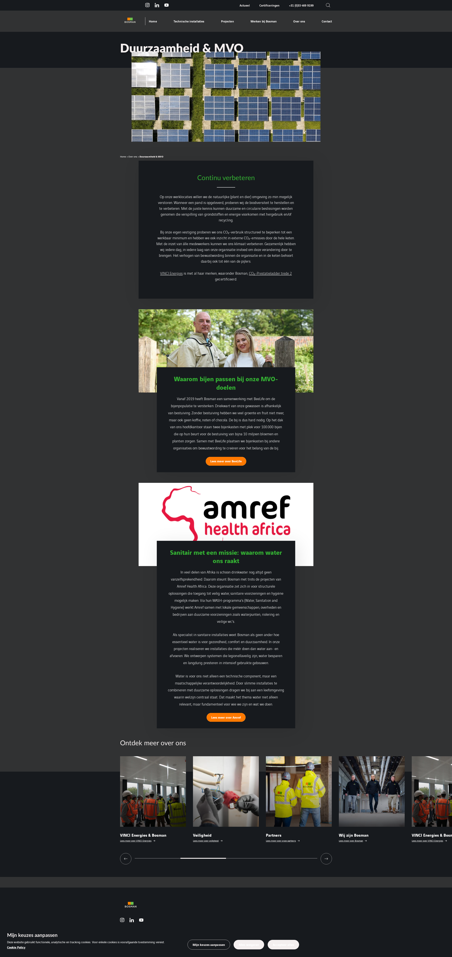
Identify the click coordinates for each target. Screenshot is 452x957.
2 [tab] (203, 858)
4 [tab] (294, 858)
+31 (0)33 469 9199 (301, 5)
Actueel (245, 5)
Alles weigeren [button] (249, 944)
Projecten (227, 21)
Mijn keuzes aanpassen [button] (209, 944)
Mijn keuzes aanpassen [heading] (32, 935)
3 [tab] (249, 858)
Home (153, 21)
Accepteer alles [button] (283, 944)
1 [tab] (157, 858)
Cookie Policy (16, 947)
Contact (327, 21)
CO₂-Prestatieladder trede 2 (270, 273)
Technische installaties (189, 21)
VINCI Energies (171, 273)
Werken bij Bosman (264, 21)
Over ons (299, 21)
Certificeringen (269, 5)
